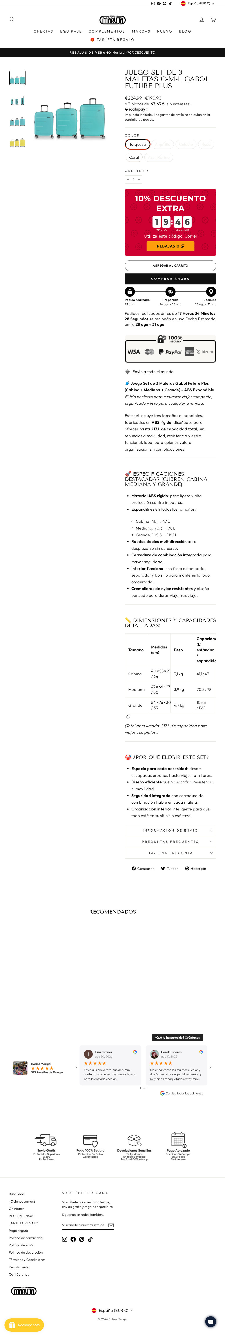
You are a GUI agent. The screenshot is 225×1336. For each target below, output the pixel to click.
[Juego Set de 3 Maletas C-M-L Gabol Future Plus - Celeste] (30, 999)
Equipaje (71, 31)
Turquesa (137, 144)
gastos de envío (172, 115)
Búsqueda (16, 1194)
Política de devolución (26, 1252)
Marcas (141, 31)
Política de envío (21, 1245)
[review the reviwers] (135, 1052)
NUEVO (164, 31)
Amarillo (163, 144)
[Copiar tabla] (128, 716)
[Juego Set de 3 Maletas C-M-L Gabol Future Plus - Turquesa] (18, 999)
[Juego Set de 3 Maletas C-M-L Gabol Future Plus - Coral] (42, 999)
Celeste (186, 144)
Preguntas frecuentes (170, 842)
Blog (185, 31)
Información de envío (170, 830)
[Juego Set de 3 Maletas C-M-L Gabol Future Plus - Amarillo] (24, 999)
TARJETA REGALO (23, 1223)
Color (132, 135)
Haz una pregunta (170, 853)
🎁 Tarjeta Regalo (112, 39)
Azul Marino (159, 157)
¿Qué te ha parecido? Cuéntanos (177, 1037)
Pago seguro (18, 1231)
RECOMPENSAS (21, 1216)
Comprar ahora (170, 279)
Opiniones (16, 1209)
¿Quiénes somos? (22, 1201)
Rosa (206, 144)
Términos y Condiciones (27, 1260)
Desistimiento (19, 1267)
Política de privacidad (26, 1238)
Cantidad (137, 171)
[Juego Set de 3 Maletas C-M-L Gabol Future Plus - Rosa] (36, 999)
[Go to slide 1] (140, 1088)
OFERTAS (43, 31)
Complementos (107, 31)
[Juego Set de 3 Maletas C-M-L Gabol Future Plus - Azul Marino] (48, 999)
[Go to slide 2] (144, 1088)
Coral (134, 157)
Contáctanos (19, 1274)
